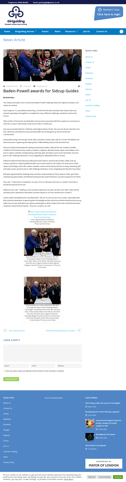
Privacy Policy (90, 116)
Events (45, 31)
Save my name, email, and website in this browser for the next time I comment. (35, 371)
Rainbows (89, 73)
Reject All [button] (91, 477)
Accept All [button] (117, 477)
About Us (89, 57)
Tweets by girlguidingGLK (53, 398)
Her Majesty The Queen (105, 434)
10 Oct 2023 (92, 415)
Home (7, 31)
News (57, 31)
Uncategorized (41, 86)
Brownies (89, 78)
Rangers (88, 84)
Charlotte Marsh (12, 86)
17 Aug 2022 (92, 449)
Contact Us (101, 31)
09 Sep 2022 (102, 438)
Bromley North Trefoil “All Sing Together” (102, 412)
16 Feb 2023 (102, 429)
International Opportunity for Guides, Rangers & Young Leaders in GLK (108, 423)
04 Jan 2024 (92, 407)
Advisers (88, 89)
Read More (68, 479)
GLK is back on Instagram (95, 445)
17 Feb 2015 (27, 86)
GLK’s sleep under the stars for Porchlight (102, 403)
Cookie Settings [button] (104, 477)
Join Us (86, 31)
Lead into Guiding (92, 105)
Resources (70, 31)
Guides (88, 67)
